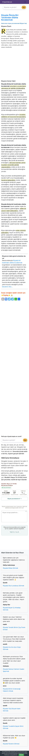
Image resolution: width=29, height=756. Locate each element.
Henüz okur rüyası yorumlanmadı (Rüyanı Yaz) (14, 23)
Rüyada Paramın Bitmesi (11, 744)
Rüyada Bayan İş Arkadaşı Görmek (11, 609)
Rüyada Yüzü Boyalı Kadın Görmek (11, 710)
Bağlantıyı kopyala (14, 532)
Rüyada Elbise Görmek (10, 568)
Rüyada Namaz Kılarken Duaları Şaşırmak (13, 670)
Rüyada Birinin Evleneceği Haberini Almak (11, 690)
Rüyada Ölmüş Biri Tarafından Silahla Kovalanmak (9, 17)
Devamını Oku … (7, 287)
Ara (24, 7)
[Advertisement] (14, 65)
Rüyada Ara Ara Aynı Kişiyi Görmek (12, 648)
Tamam (21, 754)
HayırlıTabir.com (7, 2)
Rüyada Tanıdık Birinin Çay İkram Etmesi (14, 628)
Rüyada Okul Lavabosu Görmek (13, 586)
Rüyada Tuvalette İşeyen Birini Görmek (13, 727)
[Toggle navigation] (25, 2)
